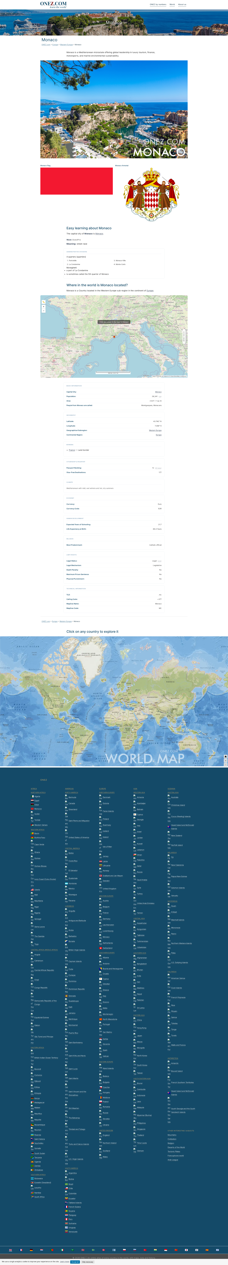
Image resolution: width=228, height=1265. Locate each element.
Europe (55, 45)
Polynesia (172, 971)
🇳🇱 (41, 1250)
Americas (69, 789)
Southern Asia (139, 953)
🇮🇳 (155, 1250)
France (72, 450)
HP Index (158, 468)
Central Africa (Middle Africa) (44, 950)
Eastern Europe (106, 1062)
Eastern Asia (139, 1015)
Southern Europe (107, 953)
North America (71, 792)
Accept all (75, 1262)
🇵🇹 (51, 1250)
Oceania (171, 789)
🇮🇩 (165, 1250)
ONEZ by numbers (158, 4)
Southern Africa (38, 1174)
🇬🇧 (10, 1250)
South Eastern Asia (142, 1078)
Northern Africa (38, 792)
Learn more (64, 1261)
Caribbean (69, 906)
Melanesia (172, 852)
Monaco (99, 233)
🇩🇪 (31, 1250)
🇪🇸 (207, 1250)
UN (160, 396)
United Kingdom (106, 1130)
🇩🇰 (103, 1250)
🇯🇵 (186, 1250)
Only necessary (87, 1262)
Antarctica (173, 1058)
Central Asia (139, 918)
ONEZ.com (46, 45)
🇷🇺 (134, 1250)
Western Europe (66, 45)
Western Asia (139, 792)
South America (71, 1168)
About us (182, 4)
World (172, 4)
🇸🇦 (72, 1250)
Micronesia (172, 901)
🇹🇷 (145, 1250)
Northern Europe (107, 792)
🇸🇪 (93, 1250)
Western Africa (37, 830)
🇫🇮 (114, 1250)
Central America (72, 848)
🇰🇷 (196, 1250)
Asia (135, 789)
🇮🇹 (62, 1250)
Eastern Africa (37, 1047)
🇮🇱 (217, 1250)
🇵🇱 (124, 1250)
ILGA (159, 561)
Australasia (173, 792)
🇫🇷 (20, 1250)
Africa (34, 789)
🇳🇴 (82, 1250)
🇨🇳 (176, 1250)
